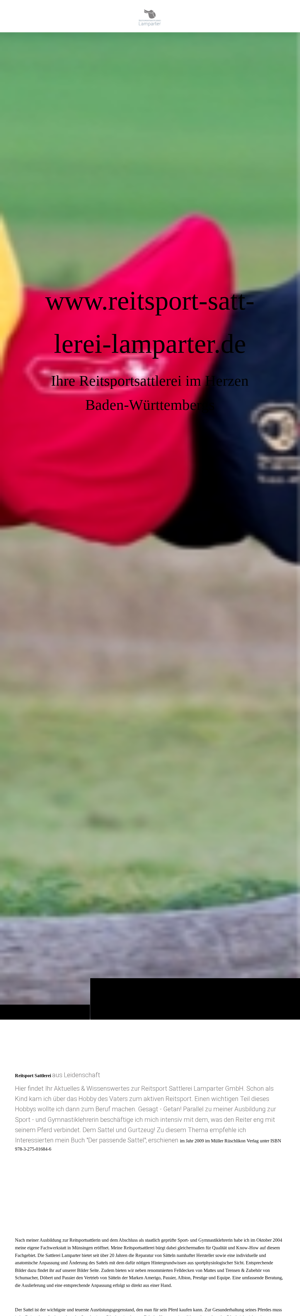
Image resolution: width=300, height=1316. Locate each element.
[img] (150, 525)
